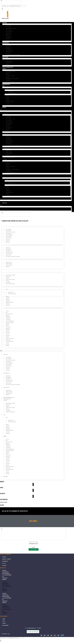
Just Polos (8, 327)
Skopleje (8, 38)
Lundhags (8, 329)
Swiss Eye (8, 340)
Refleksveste (9, 37)
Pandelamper (9, 61)
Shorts (7, 98)
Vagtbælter (8, 47)
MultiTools (8, 53)
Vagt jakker (8, 25)
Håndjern (8, 45)
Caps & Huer (8, 33)
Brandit (7, 315)
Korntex (8, 328)
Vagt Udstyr (5, 245)
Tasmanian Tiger (9, 341)
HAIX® (7, 325)
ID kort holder (9, 50)
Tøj (3, 85)
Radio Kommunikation (7, 67)
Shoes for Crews (10, 338)
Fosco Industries (10, 321)
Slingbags (8, 80)
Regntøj (7, 97)
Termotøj (8, 104)
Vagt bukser (8, 30)
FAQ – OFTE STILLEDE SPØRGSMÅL (6, 574)
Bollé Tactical (9, 314)
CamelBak (8, 316)
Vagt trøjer (8, 27)
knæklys (8, 64)
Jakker (7, 96)
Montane (8, 332)
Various (7, 345)
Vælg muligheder (33, 549)
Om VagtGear (4, 570)
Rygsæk (7, 77)
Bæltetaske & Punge (10, 71)
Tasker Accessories (10, 81)
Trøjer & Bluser (9, 101)
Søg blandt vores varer (6, 6)
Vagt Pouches (9, 51)
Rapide (7, 337)
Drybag (7, 74)
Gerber (7, 324)
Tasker (4, 68)
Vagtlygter (5, 57)
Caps (7, 88)
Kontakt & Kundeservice (6, 573)
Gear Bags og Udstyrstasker (12, 78)
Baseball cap (11, 91)
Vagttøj (4, 22)
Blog (3, 576)
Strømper (8, 100)
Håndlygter (8, 60)
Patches (8, 40)
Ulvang (7, 344)
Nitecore (8, 335)
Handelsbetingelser (5, 583)
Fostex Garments (10, 322)
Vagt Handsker (9, 31)
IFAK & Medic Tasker (10, 76)
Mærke (3, 308)
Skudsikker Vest (6, 84)
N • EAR (7, 334)
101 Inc (7, 311)
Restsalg (4, 203)
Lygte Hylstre (9, 63)
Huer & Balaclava (12, 93)
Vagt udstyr (5, 42)
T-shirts (8, 103)
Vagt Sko (8, 35)
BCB (6, 312)
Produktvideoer (4, 589)
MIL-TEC (7, 331)
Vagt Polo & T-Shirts (10, 28)
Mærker (4, 107)
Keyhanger (8, 48)
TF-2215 (7, 342)
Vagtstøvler (9, 34)
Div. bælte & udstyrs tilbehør (13, 54)
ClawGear (8, 319)
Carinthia (8, 318)
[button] (36, 109)
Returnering (4, 579)
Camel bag (8, 73)
